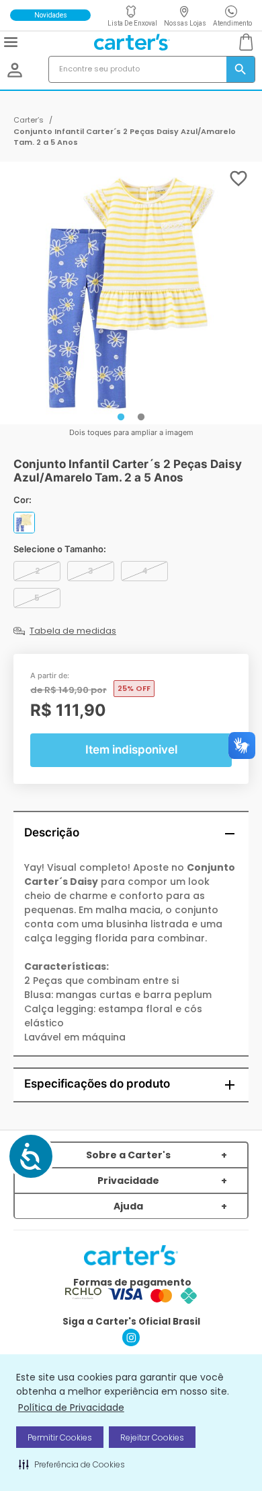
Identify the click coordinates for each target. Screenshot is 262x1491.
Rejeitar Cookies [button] (152, 1437)
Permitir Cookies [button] (60, 1437)
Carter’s (28, 119)
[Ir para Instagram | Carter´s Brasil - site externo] (131, 1342)
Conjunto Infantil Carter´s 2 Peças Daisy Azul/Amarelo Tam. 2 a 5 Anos (124, 137)
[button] (72, 1464)
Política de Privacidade (71, 1407)
